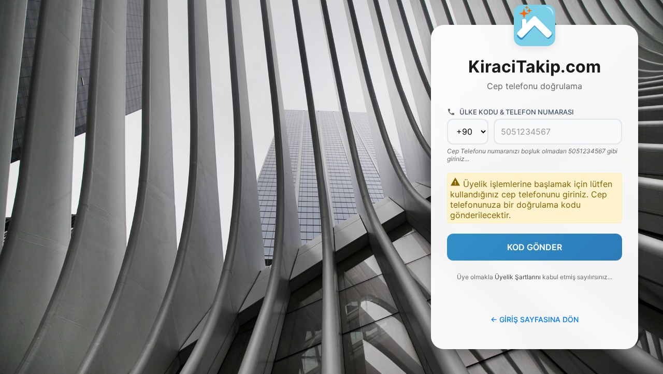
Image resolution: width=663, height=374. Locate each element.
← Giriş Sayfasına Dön (535, 319)
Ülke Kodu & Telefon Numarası (516, 112)
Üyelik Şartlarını (518, 277)
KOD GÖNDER (534, 247)
